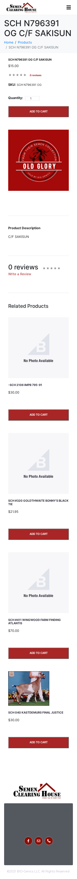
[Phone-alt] (49, 841)
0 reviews (35, 75)
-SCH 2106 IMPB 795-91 (25, 385)
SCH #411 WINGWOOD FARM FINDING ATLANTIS (34, 621)
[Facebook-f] (28, 841)
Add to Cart (39, 111)
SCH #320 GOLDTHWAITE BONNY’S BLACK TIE (38, 502)
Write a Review (19, 274)
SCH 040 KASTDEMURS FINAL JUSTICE (35, 712)
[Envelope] (38, 841)
